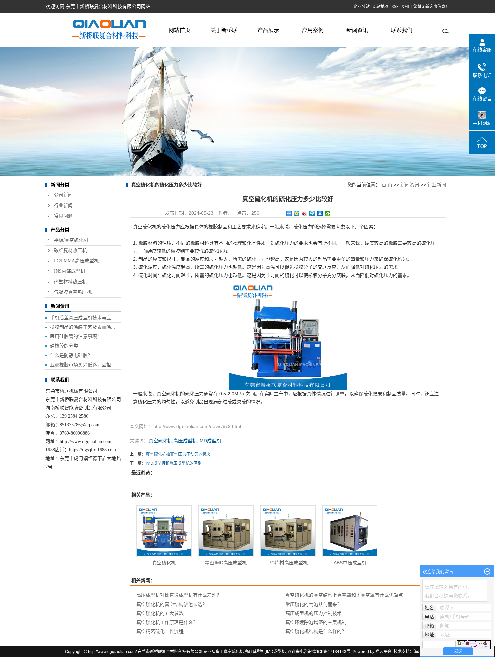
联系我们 (401, 30)
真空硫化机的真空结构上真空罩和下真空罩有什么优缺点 (344, 595)
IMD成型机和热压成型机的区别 (174, 463)
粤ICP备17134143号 (332, 651)
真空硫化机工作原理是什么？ (167, 622)
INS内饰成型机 (69, 271)
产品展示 (268, 30)
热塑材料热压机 (70, 281)
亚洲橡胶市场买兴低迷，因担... (82, 364)
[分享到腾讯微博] (312, 213)
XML (405, 6)
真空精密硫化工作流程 (160, 631)
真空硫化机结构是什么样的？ (315, 631)
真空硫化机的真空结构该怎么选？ (171, 604)
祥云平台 (383, 651)
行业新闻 (63, 205)
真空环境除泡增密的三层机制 (315, 622)
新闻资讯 (357, 30)
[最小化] (487, 571)
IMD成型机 (209, 440)
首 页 (387, 184)
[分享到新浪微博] (304, 213)
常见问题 (63, 215)
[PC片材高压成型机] (288, 531)
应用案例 (313, 30)
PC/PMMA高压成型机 (76, 260)
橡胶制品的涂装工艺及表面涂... (82, 327)
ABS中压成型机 (350, 562)
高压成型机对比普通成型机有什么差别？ (178, 595)
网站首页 (179, 30)
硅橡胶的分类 (64, 346)
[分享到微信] (328, 213)
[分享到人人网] (320, 213)
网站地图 (380, 6)
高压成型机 (185, 440)
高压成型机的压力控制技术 (313, 613)
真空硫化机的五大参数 (160, 613)
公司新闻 (63, 194)
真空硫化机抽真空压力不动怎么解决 (178, 454)
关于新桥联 (223, 30)
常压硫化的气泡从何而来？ (313, 604)
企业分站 (362, 6)
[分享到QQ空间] (297, 213)
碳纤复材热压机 (70, 250)
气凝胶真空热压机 (73, 292)
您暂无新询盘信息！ (431, 6)
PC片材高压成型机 (288, 562)
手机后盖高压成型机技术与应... (82, 317)
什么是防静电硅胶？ (71, 355)
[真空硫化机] (164, 531)
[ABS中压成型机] (349, 531)
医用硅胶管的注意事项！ (76, 336)
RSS (395, 6)
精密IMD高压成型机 (226, 562)
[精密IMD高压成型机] (226, 531)
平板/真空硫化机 (71, 240)
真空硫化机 (160, 440)
